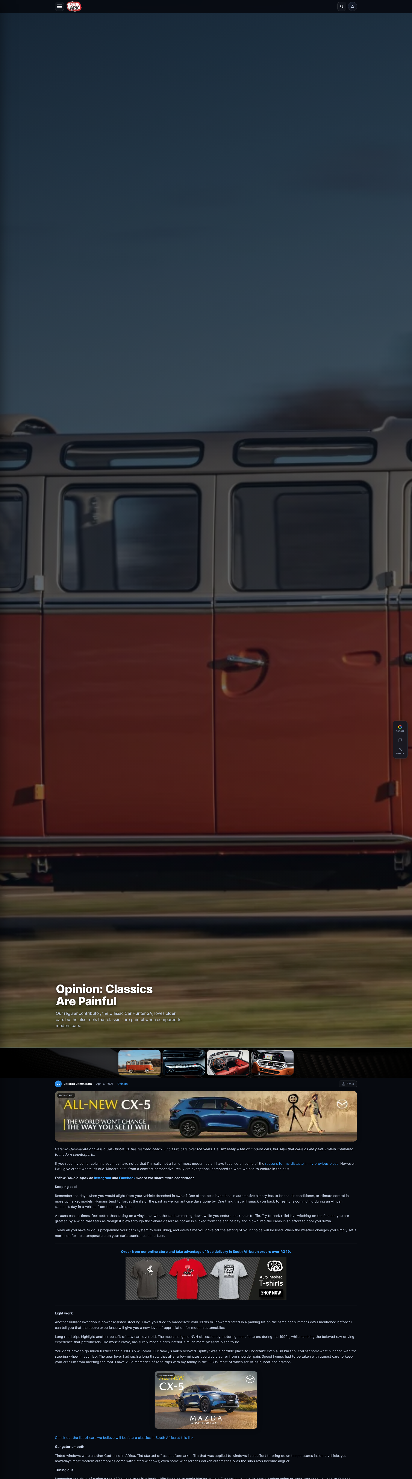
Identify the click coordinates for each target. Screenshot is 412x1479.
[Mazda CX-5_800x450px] (206, 1400)
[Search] (341, 6)
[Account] (352, 6)
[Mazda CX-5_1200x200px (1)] (206, 1116)
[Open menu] (59, 6)
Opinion (122, 1083)
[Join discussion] (400, 740)
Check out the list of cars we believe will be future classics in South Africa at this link (124, 1437)
